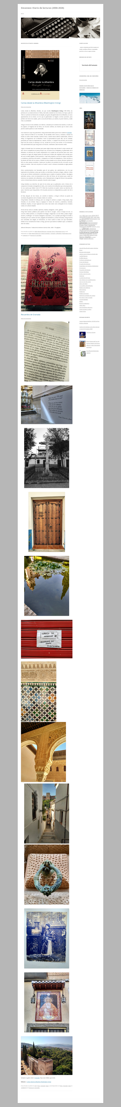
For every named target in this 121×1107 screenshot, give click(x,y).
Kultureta (81, 276)
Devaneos (83, 222)
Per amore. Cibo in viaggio (85, 297)
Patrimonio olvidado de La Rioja (87, 295)
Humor (89, 226)
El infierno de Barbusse (85, 260)
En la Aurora (82, 268)
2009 (36, 231)
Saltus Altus (82, 305)
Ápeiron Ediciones (88, 238)
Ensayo (81, 225)
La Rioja (98, 226)
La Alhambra (58, 233)
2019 (85, 217)
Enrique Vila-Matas (84, 272)
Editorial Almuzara (36, 233)
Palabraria (82, 291)
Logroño (86, 235)
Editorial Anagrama (92, 222)
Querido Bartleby (83, 299)
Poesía (95, 235)
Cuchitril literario (83, 256)
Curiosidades (89, 221)
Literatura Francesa (85, 233)
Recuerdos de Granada (30, 314)
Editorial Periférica (83, 224)
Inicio (22, 13)
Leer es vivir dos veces (85, 282)
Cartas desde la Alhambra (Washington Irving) (41, 103)
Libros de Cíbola (83, 283)
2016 (93, 216)
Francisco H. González (35, 235)
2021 (92, 217)
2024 (80, 219)
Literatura (92, 229)
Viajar (47, 1086)
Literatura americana (84, 230)
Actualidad (86, 219)
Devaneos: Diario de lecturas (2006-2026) (42, 7)
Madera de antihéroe (84, 287)
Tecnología (93, 237)
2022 (95, 217)
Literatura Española (88, 231)
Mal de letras (82, 289)
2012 (80, 215)
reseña (88, 237)
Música (92, 235)
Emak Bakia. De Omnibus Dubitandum (88, 266)
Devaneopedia (83, 80)
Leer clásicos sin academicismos (87, 280)
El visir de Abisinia (83, 262)
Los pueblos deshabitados (86, 285)
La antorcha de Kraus (84, 278)
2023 (98, 217)
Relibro (81, 301)
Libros (53, 231)
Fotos (38, 1086)
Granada (69, 132)
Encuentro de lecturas (84, 270)
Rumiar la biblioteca (84, 303)
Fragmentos (91, 225)
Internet (94, 226)
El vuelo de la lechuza (84, 264)
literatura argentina (94, 230)
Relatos (81, 237)
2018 (81, 217)
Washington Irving (59, 231)
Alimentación (93, 219)
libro (80, 229)
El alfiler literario (83, 258)
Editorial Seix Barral (92, 224)
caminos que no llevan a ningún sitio (88, 254)
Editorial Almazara (41, 231)
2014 (87, 215)
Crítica (82, 220)
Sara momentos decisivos (85, 307)
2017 (36, 1086)
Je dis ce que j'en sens (84, 274)
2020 (88, 217)
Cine (98, 219)
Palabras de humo (84, 293)
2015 (90, 215)
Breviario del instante (84, 252)
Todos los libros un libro (85, 309)
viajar (69, 1086)
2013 (83, 216)
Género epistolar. (45, 233)
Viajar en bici (82, 311)
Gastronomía (82, 226)
